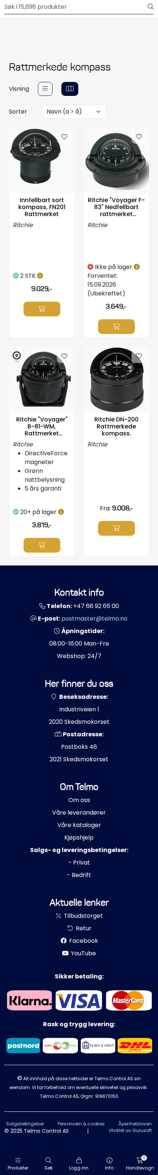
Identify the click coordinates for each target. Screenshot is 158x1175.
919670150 (106, 1096)
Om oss (79, 800)
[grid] (69, 89)
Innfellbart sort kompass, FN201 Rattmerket (41, 207)
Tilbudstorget (82, 916)
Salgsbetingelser (25, 1124)
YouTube (82, 953)
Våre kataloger (79, 825)
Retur (82, 928)
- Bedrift (79, 875)
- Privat (79, 862)
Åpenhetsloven (135, 1124)
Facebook (83, 941)
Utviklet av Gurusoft (130, 1130)
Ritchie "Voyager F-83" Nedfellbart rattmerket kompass (116, 207)
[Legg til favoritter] (64, 137)
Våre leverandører (79, 812)
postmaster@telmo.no (94, 618)
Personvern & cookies (81, 1124)
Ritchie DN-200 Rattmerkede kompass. (116, 426)
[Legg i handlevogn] (42, 309)
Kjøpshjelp (79, 837)
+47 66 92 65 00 (96, 606)
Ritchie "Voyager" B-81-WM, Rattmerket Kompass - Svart (42, 426)
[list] (45, 89)
